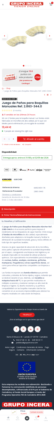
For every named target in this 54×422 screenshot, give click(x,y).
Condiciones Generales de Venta (29, 347)
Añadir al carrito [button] (35, 139)
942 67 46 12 (21, 340)
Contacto (20, 350)
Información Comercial (35, 350)
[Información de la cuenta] (46, 418)
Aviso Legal (10, 347)
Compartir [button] (28, 144)
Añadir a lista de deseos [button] (12, 144)
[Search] (17, 418)
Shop (8, 88)
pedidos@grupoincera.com (27, 342)
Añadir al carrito (37, 412)
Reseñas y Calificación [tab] (15, 221)
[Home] (8, 418)
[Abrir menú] (27, 418)
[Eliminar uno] (4, 139)
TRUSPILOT (27, 315)
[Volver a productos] (47, 95)
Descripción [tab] (9, 209)
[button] (4, 35)
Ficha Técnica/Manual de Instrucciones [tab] (22, 215)
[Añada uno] (13, 139)
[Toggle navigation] (3, 4)
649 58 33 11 (37, 340)
